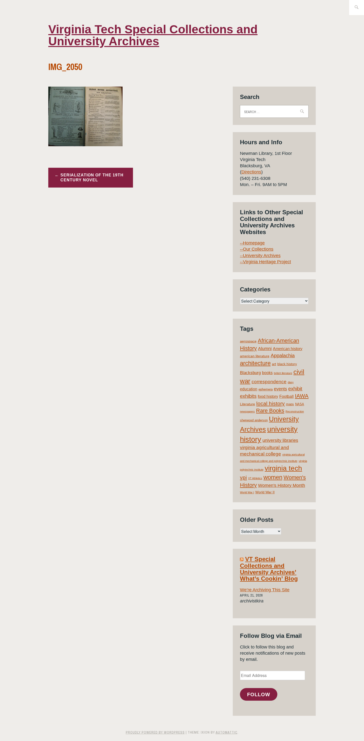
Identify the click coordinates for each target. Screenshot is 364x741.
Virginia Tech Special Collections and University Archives (153, 35)
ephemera (266, 389)
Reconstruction (295, 411)
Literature (247, 404)
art (274, 364)
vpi (243, 477)
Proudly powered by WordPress (155, 732)
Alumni (265, 348)
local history (270, 403)
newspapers (247, 411)
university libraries (280, 440)
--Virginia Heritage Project (265, 261)
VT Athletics (255, 478)
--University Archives (260, 255)
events (280, 388)
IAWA (302, 396)
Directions (251, 171)
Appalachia (283, 355)
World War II (265, 492)
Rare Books (270, 410)
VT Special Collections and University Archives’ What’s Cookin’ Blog (269, 569)
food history (268, 396)
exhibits (248, 396)
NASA (299, 404)
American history (287, 349)
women (272, 477)
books (267, 373)
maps (290, 404)
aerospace (248, 341)
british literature (283, 373)
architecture (255, 363)
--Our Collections (256, 249)
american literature (254, 356)
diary (291, 382)
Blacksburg (250, 372)
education (248, 389)
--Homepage (252, 242)
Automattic (226, 732)
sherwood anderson (254, 420)
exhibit (295, 388)
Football (286, 396)
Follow (258, 694)
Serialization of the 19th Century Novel (92, 177)
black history (287, 364)
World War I (247, 492)
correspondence (269, 381)
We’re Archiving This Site (264, 589)
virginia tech (283, 468)
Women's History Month (281, 485)
